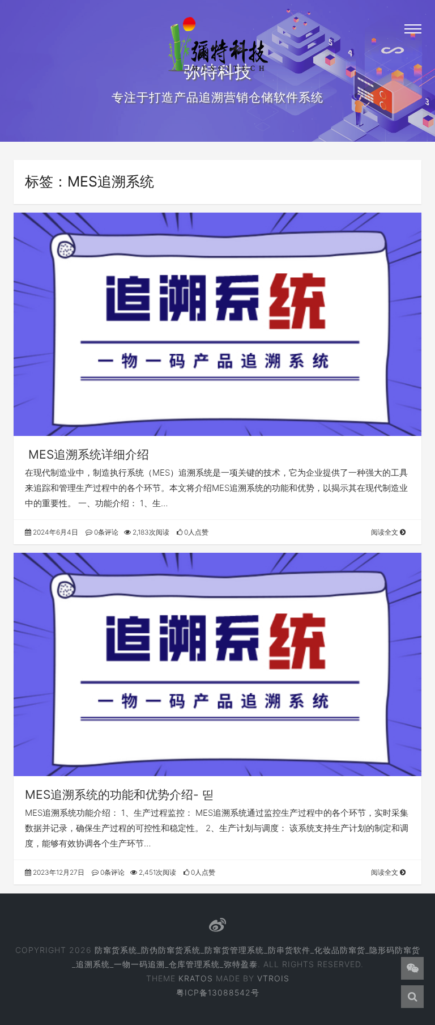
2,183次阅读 (150, 532)
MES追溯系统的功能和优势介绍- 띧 (119, 794)
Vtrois (273, 978)
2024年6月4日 (54, 532)
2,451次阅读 (156, 872)
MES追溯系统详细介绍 (87, 454)
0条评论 (105, 532)
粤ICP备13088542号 (217, 992)
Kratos (195, 978)
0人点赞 (195, 532)
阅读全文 (385, 532)
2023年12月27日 (57, 872)
